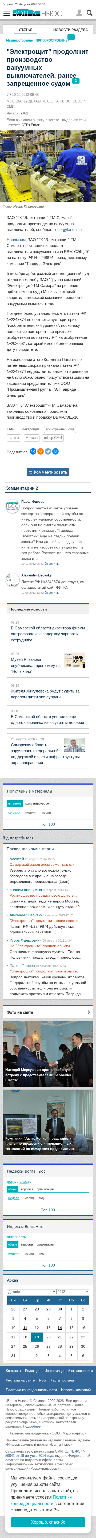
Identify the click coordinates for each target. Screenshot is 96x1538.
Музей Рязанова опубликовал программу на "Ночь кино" (36, 665)
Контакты (13, 1371)
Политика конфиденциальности (31, 1390)
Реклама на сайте (20, 1380)
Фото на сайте (20, 1012)
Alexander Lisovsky (36, 575)
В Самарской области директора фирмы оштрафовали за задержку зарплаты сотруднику (48, 634)
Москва (32, 438)
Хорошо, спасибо (48, 1522)
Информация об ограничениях (69, 1371)
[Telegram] (48, 451)
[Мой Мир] (55, 451)
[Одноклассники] (40, 451)
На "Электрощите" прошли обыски (40, 946)
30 (60, 1309)
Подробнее (32, 1426)
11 (25, 1328)
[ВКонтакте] (33, 451)
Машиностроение (19, 40)
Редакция (32, 1371)
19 (37, 1337)
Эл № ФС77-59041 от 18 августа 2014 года (45, 1453)
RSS (42, 1380)
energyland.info (68, 229)
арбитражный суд (60, 429)
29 (48, 1309)
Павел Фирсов (32, 502)
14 (60, 1328)
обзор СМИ (53, 438)
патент (14, 438)
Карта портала (62, 1380)
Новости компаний (76, 1390)
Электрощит (29, 429)
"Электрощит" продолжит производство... (46, 920)
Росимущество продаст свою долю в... (43, 895)
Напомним (16, 239)
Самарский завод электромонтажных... (44, 864)
